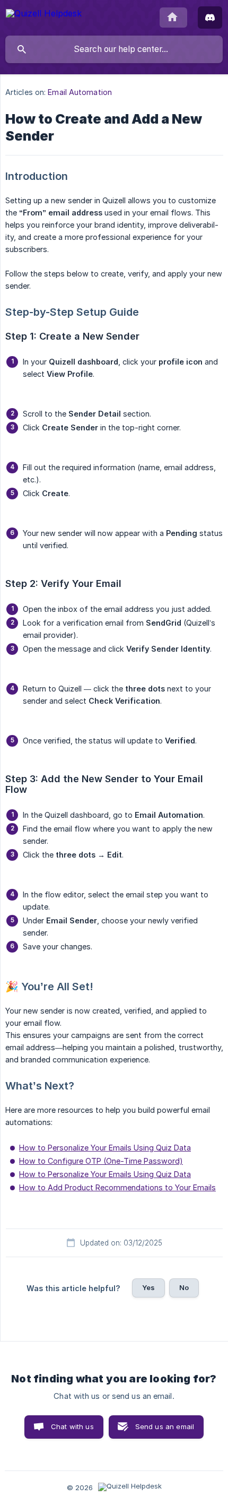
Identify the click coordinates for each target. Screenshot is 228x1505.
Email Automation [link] (80, 92)
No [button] (184, 1287)
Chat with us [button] (72, 1426)
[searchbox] (114, 49)
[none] (44, 15)
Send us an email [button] (164, 1426)
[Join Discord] (210, 17)
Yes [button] (148, 1287)
